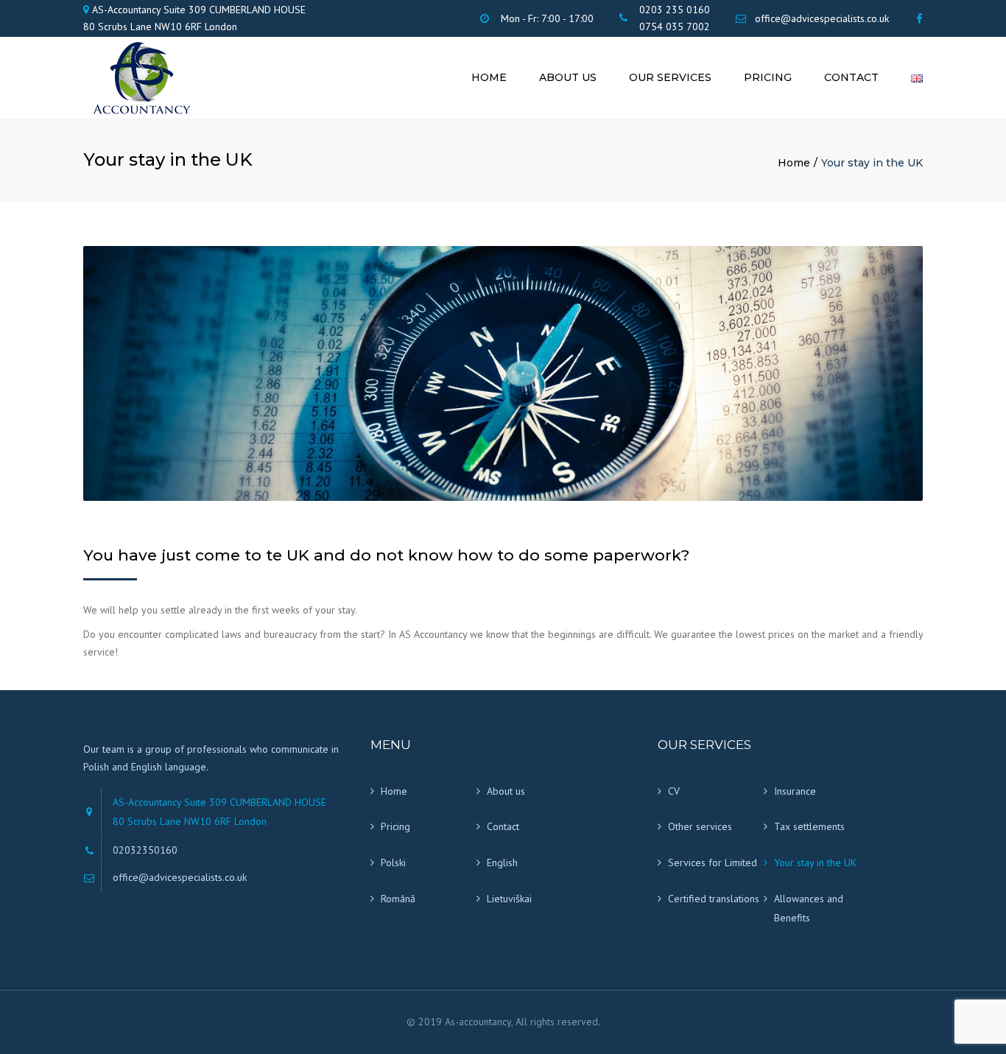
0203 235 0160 (674, 9)
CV (674, 791)
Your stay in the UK (815, 862)
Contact (851, 77)
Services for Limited (712, 862)
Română (398, 898)
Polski (393, 862)
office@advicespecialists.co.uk (822, 18)
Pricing (768, 77)
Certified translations (713, 898)
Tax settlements (809, 826)
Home (489, 77)
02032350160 (145, 850)
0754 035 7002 (674, 26)
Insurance (795, 791)
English (502, 862)
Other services (700, 826)
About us (568, 77)
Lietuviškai (509, 898)
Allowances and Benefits (808, 908)
